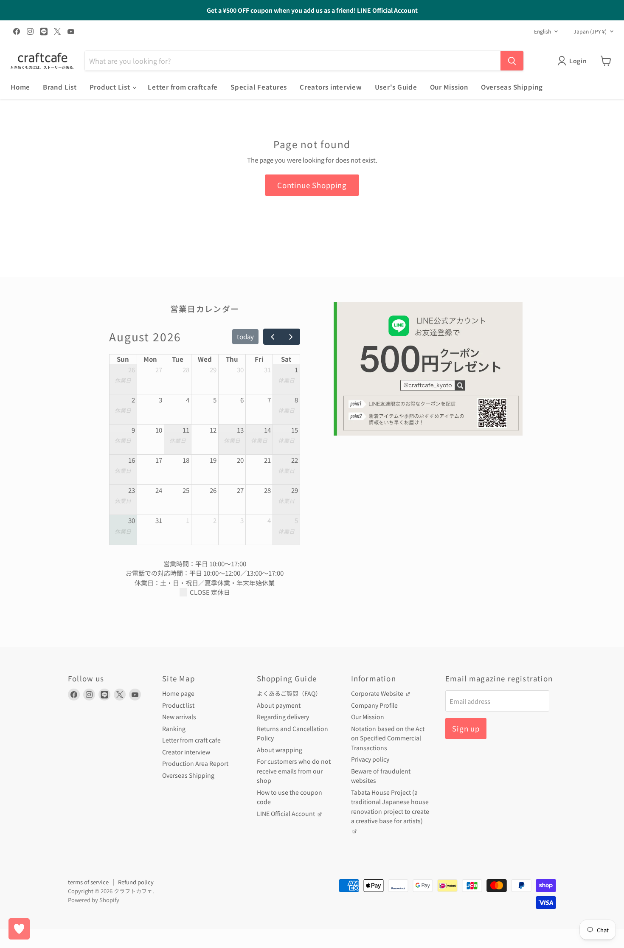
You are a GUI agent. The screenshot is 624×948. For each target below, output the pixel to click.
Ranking (174, 728)
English (542, 31)
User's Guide (396, 86)
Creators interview (331, 86)
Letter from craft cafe (191, 740)
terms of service (88, 882)
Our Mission (449, 86)
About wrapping (279, 749)
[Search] (511, 60)
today (245, 336)
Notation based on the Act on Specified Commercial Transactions (387, 738)
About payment (279, 705)
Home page (178, 693)
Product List (111, 86)
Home (20, 86)
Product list (178, 705)
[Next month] (290, 337)
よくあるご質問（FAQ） (289, 693)
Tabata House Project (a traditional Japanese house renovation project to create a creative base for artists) (390, 806)
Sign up (466, 728)
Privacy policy (370, 759)
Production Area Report (195, 763)
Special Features (258, 86)
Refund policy (136, 882)
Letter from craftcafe (183, 86)
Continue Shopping (312, 185)
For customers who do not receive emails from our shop (294, 771)
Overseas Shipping (512, 86)
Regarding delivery (283, 716)
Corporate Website (378, 693)
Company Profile (374, 705)
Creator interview (186, 752)
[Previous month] (272, 337)
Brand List (60, 86)
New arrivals (179, 716)
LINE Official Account (286, 813)
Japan (590, 31)
